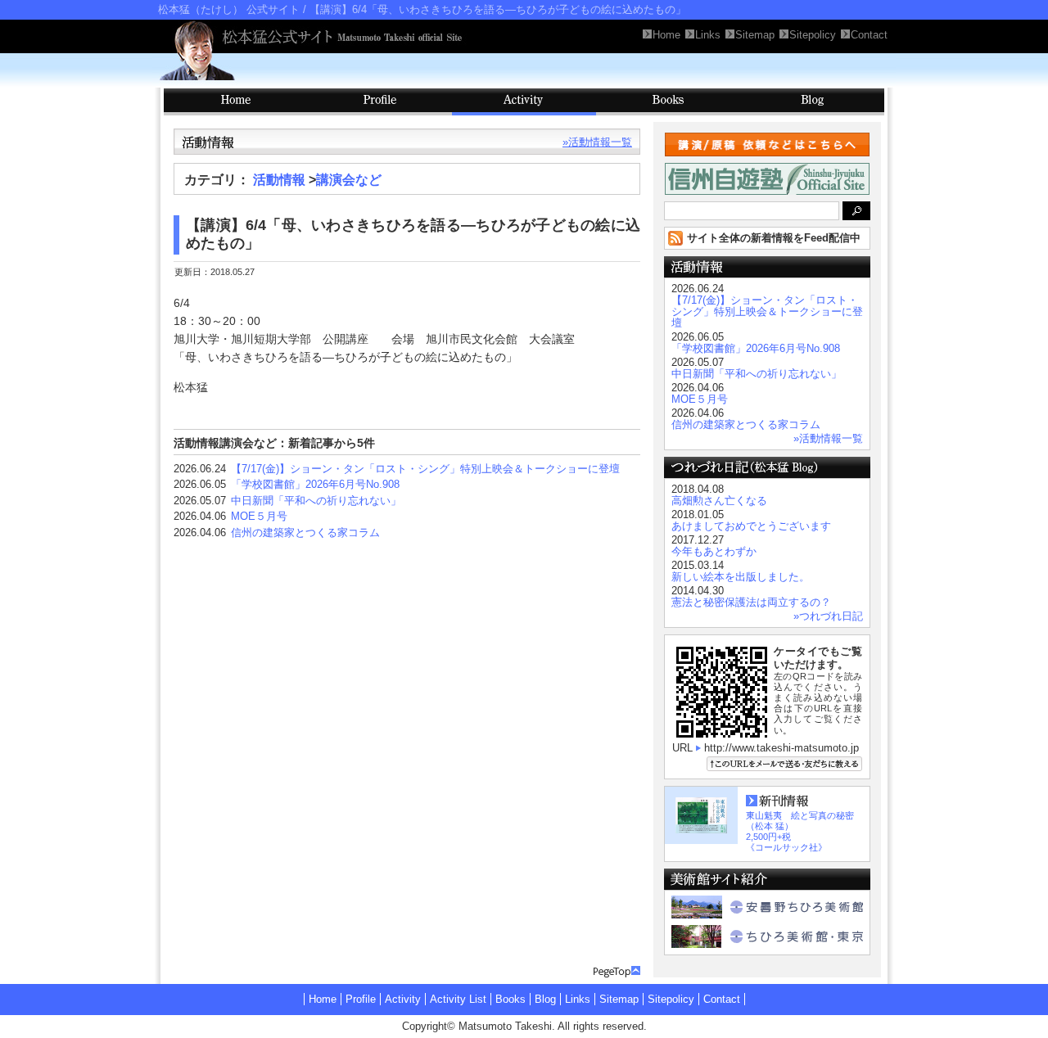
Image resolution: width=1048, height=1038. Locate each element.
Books (668, 101)
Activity (524, 101)
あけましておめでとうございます (751, 526)
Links (577, 999)
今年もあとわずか (714, 551)
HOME (236, 101)
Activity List (458, 999)
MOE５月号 (259, 516)
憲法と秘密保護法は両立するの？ (751, 602)
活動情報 (279, 180)
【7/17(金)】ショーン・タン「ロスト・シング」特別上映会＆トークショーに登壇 (425, 469)
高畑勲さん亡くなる (719, 500)
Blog (812, 101)
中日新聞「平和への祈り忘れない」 (316, 500)
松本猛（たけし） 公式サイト (229, 9)
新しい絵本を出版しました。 (740, 577)
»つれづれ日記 (828, 616)
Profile (380, 101)
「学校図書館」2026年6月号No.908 (315, 484)
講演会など (349, 180)
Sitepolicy (671, 999)
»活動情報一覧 (597, 142)
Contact (721, 999)
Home (323, 999)
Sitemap (619, 999)
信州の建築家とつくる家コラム (305, 532)
